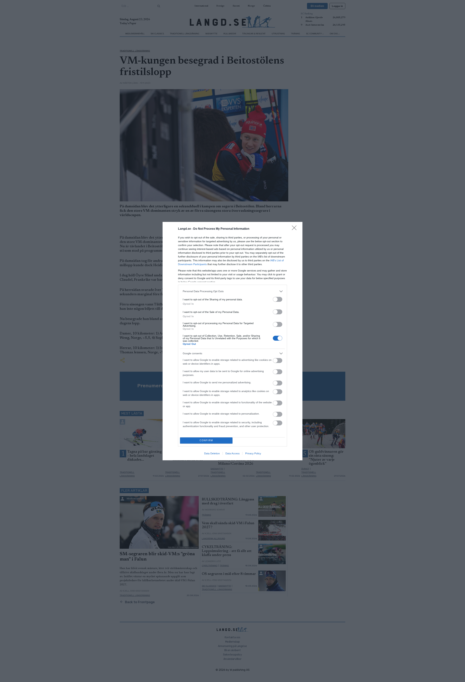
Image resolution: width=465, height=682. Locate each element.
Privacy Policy (253, 453)
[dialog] (232, 341)
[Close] (295, 229)
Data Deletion (212, 453)
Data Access (232, 453)
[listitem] (232, 291)
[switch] (277, 299)
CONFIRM (206, 440)
